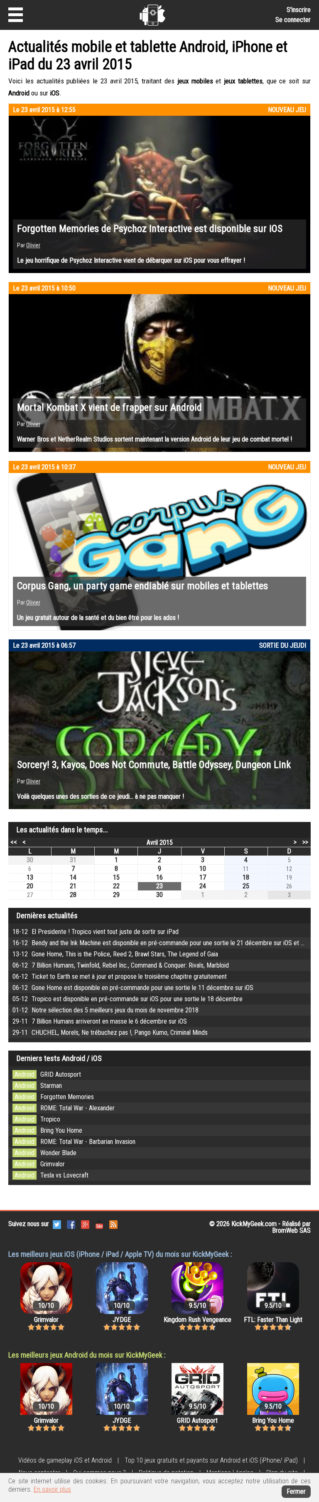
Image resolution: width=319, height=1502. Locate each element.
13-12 (115, 954)
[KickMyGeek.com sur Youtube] (99, 1224)
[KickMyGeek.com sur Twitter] (57, 1224)
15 (116, 877)
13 (30, 877)
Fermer (296, 1491)
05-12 (127, 999)
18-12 (95, 932)
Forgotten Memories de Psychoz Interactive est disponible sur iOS (149, 228)
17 (202, 877)
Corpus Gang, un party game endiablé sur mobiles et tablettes (142, 586)
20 (30, 886)
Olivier (33, 245)
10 (202, 869)
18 (246, 877)
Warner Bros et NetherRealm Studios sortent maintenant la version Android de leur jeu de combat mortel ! (154, 439)
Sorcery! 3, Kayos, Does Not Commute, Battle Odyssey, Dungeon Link (154, 765)
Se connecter (293, 20)
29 (116, 895)
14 (73, 877)
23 (159, 886)
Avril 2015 (160, 842)
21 (73, 886)
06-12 (120, 965)
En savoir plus (52, 1489)
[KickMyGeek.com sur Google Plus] (85, 1224)
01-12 (105, 1010)
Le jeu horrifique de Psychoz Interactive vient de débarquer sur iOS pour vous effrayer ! (131, 260)
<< (13, 842)
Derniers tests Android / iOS (59, 1058)
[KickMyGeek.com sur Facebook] (71, 1224)
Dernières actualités (47, 915)
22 (116, 886)
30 (30, 860)
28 (73, 895)
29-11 (99, 1021)
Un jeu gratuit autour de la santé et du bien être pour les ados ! (98, 618)
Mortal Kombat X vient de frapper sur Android (109, 407)
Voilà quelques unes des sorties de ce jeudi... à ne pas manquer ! (100, 796)
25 (246, 886)
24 (202, 886)
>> (305, 842)
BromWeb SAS (291, 1230)
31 (73, 860)
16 (159, 877)
